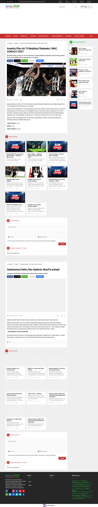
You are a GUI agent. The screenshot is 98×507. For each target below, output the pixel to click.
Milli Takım (78, 491)
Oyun (91, 491)
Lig (86, 488)
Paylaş (11, 60)
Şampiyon (82, 498)
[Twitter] (10, 491)
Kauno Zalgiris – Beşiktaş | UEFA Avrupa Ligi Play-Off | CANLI (33, 1)
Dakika (89, 482)
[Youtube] (20, 491)
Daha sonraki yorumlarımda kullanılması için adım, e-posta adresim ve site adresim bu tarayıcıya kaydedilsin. (32, 240)
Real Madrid (79, 493)
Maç (74, 491)
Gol (77, 489)
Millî (82, 491)
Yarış (77, 498)
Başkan (80, 482)
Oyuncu (74, 493)
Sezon (74, 495)
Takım (83, 495)
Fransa (81, 84)
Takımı (88, 495)
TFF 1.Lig (82, 52)
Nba (89, 491)
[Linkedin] (16, 491)
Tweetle (18, 60)
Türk (83, 497)
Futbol (78, 486)
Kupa (84, 489)
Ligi (89, 489)
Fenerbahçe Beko (88, 484)
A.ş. (73, 480)
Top (74, 497)
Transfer (77, 497)
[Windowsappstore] (20, 494)
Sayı (87, 493)
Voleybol (16, 264)
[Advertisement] (49, 22)
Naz (9, 342)
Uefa (90, 497)
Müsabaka (85, 491)
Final (73, 486)
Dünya (73, 484)
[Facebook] (6, 491)
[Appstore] (13, 494)
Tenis (91, 495)
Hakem (80, 489)
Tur (81, 497)
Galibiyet (74, 489)
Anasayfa (10, 43)
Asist (81, 480)
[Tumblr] (23, 494)
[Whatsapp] (6, 494)
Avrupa (85, 480)
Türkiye (87, 497)
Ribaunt (84, 493)
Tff (72, 497)
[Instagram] (13, 491)
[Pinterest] (23, 491)
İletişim (30, 485)
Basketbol (75, 482)
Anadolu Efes (77, 480)
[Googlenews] (10, 494)
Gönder (25, 60)
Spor (79, 495)
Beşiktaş (16, 43)
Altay (81, 73)
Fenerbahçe (79, 484)
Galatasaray (84, 486)
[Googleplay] (16, 494)
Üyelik (29, 481)
